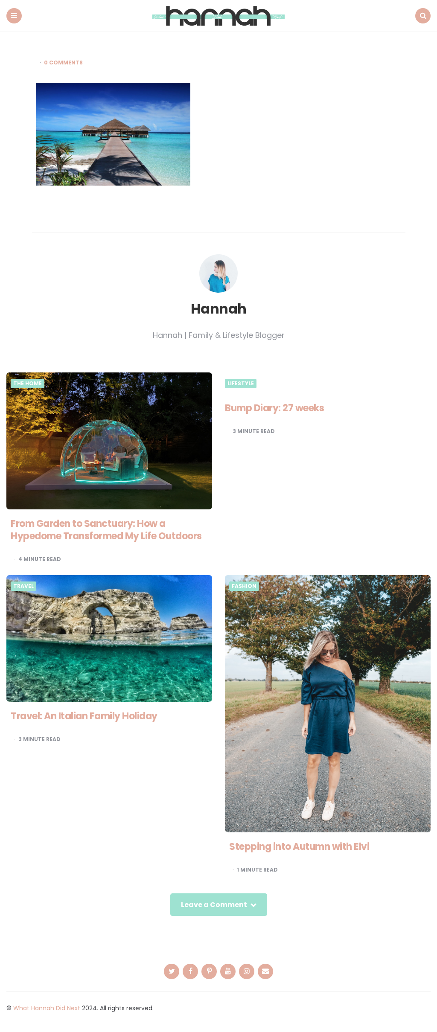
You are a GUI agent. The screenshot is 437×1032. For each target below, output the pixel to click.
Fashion (244, 586)
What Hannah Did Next (46, 1008)
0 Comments (63, 63)
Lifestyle (240, 384)
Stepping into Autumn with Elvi (299, 846)
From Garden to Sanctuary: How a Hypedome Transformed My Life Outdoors (106, 530)
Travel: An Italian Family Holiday (84, 716)
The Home (27, 384)
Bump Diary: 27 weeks (274, 408)
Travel (23, 586)
